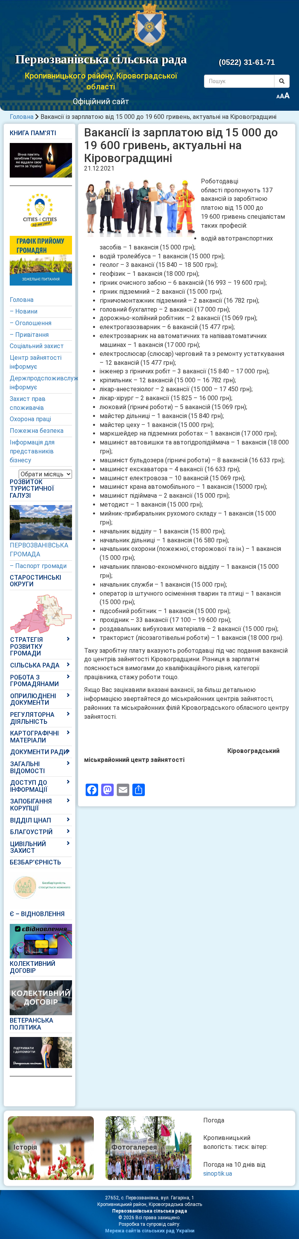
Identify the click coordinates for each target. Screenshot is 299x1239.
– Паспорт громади (38, 566)
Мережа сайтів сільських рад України (149, 1231)
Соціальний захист (37, 346)
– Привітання (29, 334)
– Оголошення (30, 323)
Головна (21, 116)
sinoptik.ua (217, 1173)
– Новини (23, 311)
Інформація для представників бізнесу (32, 451)
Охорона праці (30, 419)
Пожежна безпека (36, 430)
